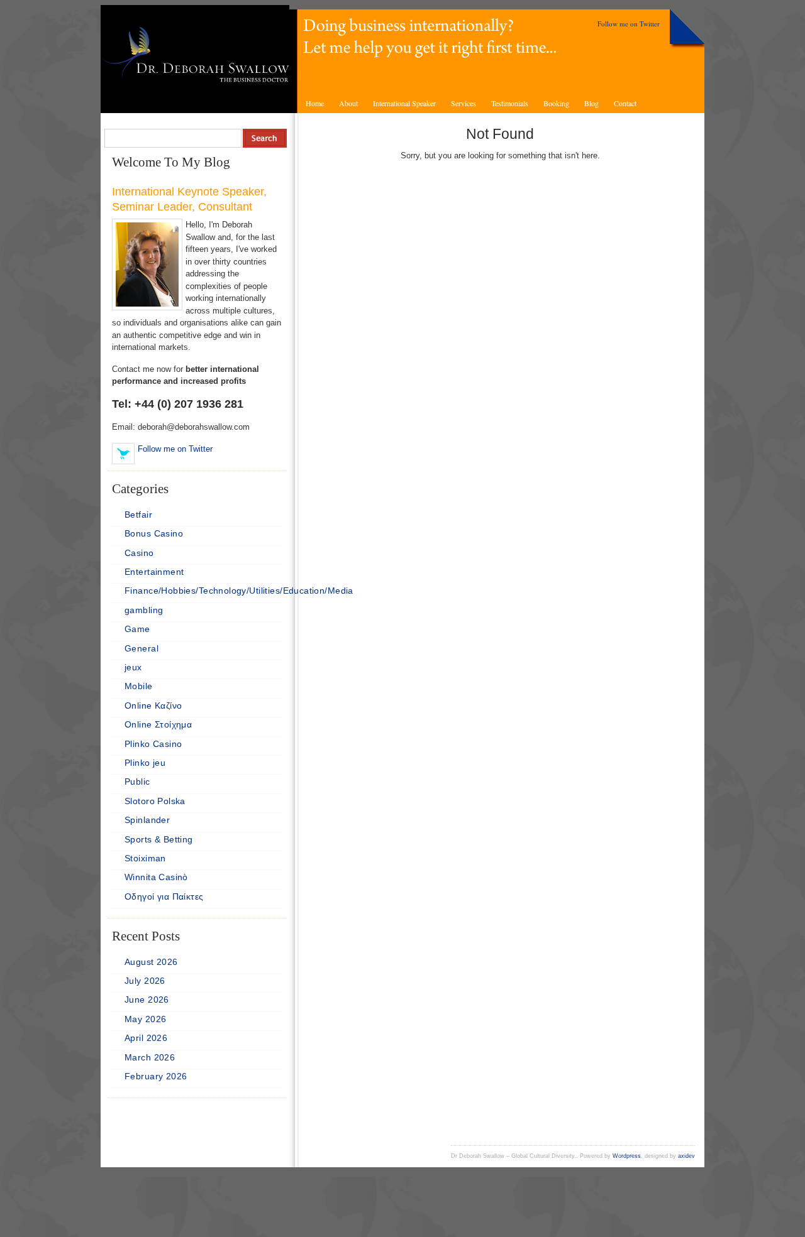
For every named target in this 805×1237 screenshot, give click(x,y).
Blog (591, 103)
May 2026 (145, 1019)
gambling (144, 610)
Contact (625, 103)
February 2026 (156, 1076)
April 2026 (146, 1038)
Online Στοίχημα (158, 724)
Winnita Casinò (156, 877)
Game (137, 629)
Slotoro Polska (155, 801)
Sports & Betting (159, 839)
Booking (556, 103)
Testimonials (509, 103)
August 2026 (151, 962)
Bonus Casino (154, 533)
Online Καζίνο (153, 705)
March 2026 (150, 1057)
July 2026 (145, 981)
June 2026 (147, 1000)
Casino (139, 553)
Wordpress (627, 1156)
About (348, 103)
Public (137, 782)
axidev (686, 1156)
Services (463, 103)
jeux (133, 667)
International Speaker (404, 103)
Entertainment (154, 572)
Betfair (138, 515)
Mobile (139, 686)
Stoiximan (145, 858)
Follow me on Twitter (628, 23)
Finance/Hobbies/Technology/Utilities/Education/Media (239, 591)
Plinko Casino (153, 744)
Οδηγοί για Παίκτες (164, 896)
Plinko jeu (145, 763)
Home (315, 103)
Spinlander (147, 820)
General (141, 648)
